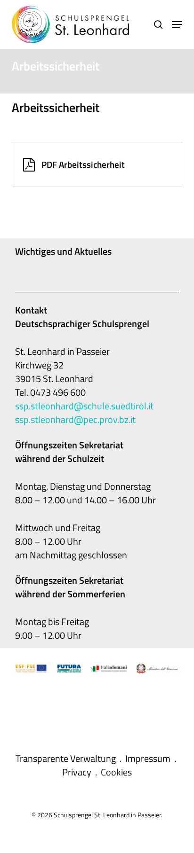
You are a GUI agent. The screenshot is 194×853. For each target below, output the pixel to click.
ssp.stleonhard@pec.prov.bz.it (75, 419)
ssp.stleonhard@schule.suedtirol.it (84, 406)
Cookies (116, 772)
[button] (177, 24)
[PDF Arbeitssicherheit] (97, 164)
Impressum (147, 758)
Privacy (76, 772)
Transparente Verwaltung (66, 758)
